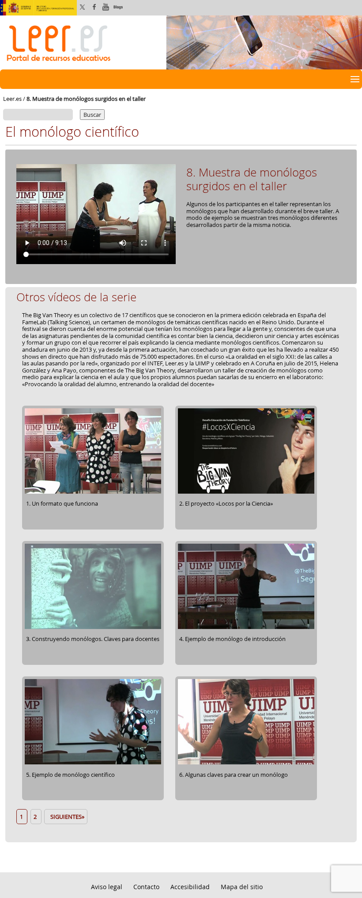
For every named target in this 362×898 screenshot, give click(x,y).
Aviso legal (106, 887)
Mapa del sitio (242, 887)
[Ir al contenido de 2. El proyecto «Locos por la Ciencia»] (246, 492)
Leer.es (12, 99)
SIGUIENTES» (66, 817)
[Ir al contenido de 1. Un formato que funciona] (93, 492)
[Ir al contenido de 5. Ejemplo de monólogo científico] (93, 763)
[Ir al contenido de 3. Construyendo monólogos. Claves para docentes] (93, 628)
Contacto (146, 887)
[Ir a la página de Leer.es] (181, 42)
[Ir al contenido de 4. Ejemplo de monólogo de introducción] (246, 628)
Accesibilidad (190, 887)
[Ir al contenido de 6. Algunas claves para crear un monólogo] (246, 763)
